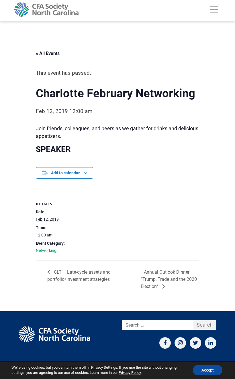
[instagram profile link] (180, 343)
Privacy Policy (130, 372)
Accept (207, 370)
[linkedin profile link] (210, 343)
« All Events (48, 53)
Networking (46, 250)
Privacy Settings (104, 367)
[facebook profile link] (165, 343)
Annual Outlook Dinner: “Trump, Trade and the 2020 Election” (169, 279)
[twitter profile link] (195, 343)
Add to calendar (65, 173)
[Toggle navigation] (214, 9)
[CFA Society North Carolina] (46, 9)
